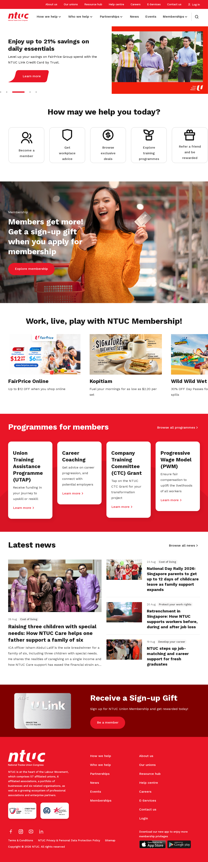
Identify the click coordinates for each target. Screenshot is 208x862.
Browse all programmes (176, 427)
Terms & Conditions (20, 840)
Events (95, 791)
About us (51, 4)
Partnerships (99, 774)
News (94, 783)
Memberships (100, 800)
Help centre (116, 4)
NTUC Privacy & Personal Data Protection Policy (69, 840)
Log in (196, 4)
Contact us (174, 4)
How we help (100, 756)
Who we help (100, 765)
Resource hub (93, 4)
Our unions (71, 4)
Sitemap (110, 840)
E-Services (154, 4)
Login (143, 818)
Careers (136, 4)
